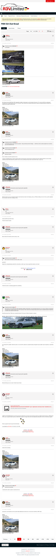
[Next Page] (42, 31)
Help (38, 544)
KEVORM (9, 426)
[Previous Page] (40, 31)
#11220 (52, 509)
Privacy (47, 544)
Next (53, 539)
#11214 (52, 304)
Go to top (52, 544)
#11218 (52, 445)
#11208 (52, 139)
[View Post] (16, 46)
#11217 (52, 401)
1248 (37, 539)
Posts (4, 28)
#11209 (52, 194)
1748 (43, 539)
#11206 (52, 43)
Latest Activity (11, 28)
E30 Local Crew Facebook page (13, 86)
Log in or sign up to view (15, 405)
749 (24, 539)
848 (33, 539)
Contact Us (42, 544)
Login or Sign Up (49, 1)
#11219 (52, 482)
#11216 (52, 380)
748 (19, 539)
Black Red (4, 544)
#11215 (52, 342)
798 (28, 539)
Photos (19, 28)
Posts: (7, 40)
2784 (48, 539)
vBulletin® (28, 551)
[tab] (4, 28)
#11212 (52, 255)
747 (15, 539)
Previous (5, 539)
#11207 (52, 100)
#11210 (52, 216)
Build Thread (31, 431)
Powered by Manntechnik (28, 430)
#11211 (52, 234)
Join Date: (7, 39)
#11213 (52, 283)
